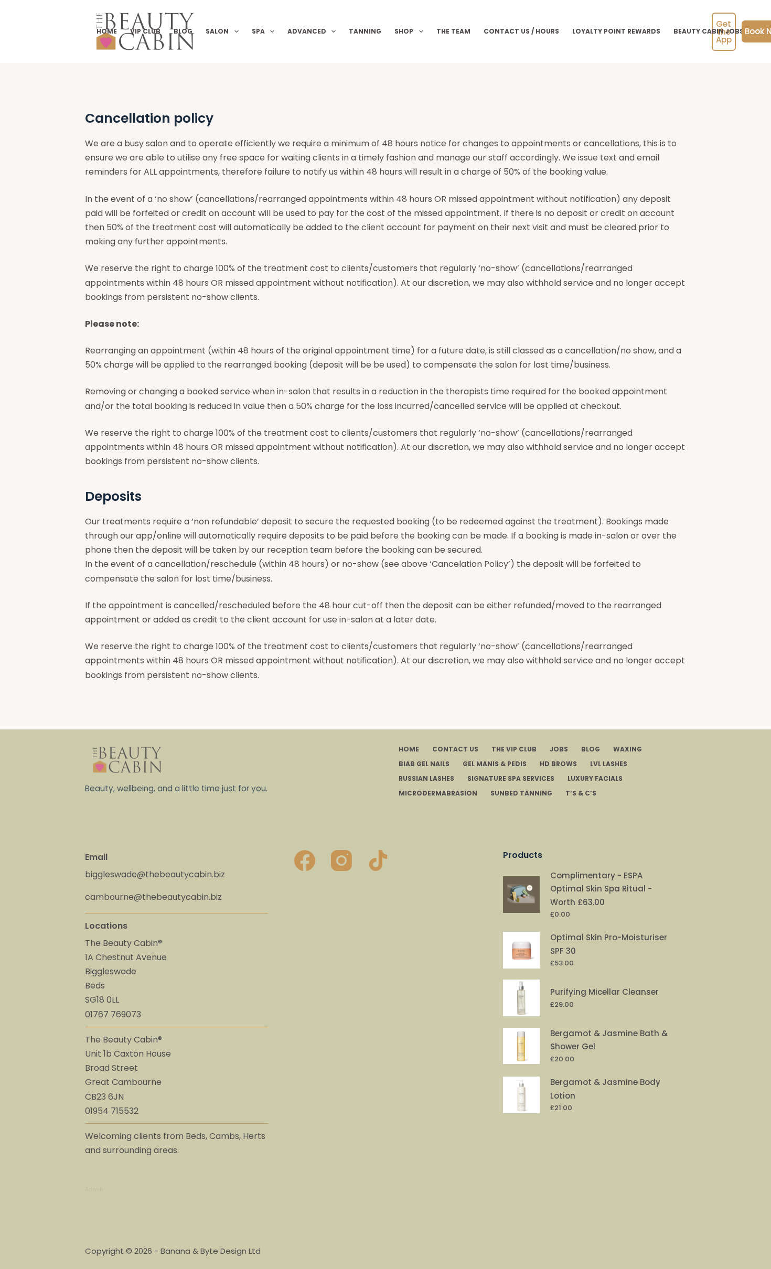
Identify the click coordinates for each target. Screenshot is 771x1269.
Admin (94, 1189)
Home (107, 31)
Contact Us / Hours (521, 31)
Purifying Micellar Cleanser (604, 991)
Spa (258, 31)
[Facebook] (304, 860)
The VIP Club (514, 749)
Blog (183, 31)
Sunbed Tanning (521, 793)
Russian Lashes (426, 779)
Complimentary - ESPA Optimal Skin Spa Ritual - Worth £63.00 (601, 889)
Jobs (559, 749)
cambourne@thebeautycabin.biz (153, 897)
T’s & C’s (580, 793)
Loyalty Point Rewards (616, 31)
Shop (403, 31)
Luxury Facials (595, 779)
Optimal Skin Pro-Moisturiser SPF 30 (608, 944)
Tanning (365, 31)
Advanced (306, 31)
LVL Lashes (608, 764)
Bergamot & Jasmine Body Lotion (605, 1089)
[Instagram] (341, 860)
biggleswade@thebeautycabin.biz (155, 874)
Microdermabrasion (438, 793)
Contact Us (455, 749)
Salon (217, 31)
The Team (453, 31)
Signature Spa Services (510, 779)
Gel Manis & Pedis (495, 764)
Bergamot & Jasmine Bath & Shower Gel (609, 1040)
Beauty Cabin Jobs (708, 31)
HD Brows (558, 764)
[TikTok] (378, 860)
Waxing (627, 749)
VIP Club (145, 31)
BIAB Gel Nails (424, 764)
